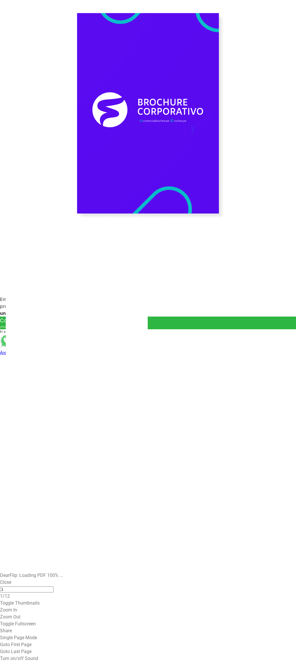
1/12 (5, 610)
